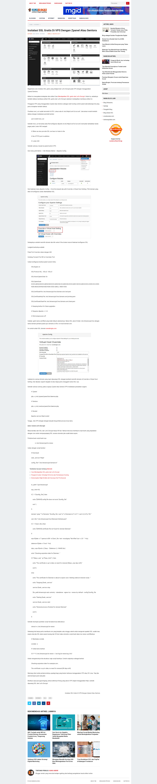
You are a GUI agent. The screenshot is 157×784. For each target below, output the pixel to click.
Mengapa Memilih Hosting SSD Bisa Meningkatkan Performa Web (62, 761)
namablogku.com (51, 328)
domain (31, 698)
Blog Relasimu (108, 102)
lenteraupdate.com (109, 119)
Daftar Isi (68, 3)
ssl (45, 698)
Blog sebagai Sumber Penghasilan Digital (114, 35)
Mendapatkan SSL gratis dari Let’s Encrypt (71, 96)
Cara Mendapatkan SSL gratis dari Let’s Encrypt (45, 472)
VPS (50, 698)
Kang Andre (36, 33)
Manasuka (61, 18)
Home (31, 24)
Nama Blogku (83, 18)
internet (38, 698)
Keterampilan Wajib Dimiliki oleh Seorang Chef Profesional (48, 478)
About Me (32, 3)
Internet (51, 18)
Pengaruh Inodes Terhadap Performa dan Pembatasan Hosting (50, 475)
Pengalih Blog (107, 109)
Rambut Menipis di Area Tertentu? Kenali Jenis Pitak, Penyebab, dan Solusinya (119, 30)
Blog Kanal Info (108, 113)
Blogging (32, 18)
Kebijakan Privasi (45, 3)
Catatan (42, 18)
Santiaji (105, 106)
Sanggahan (58, 3)
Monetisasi (72, 18)
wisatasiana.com (108, 116)
